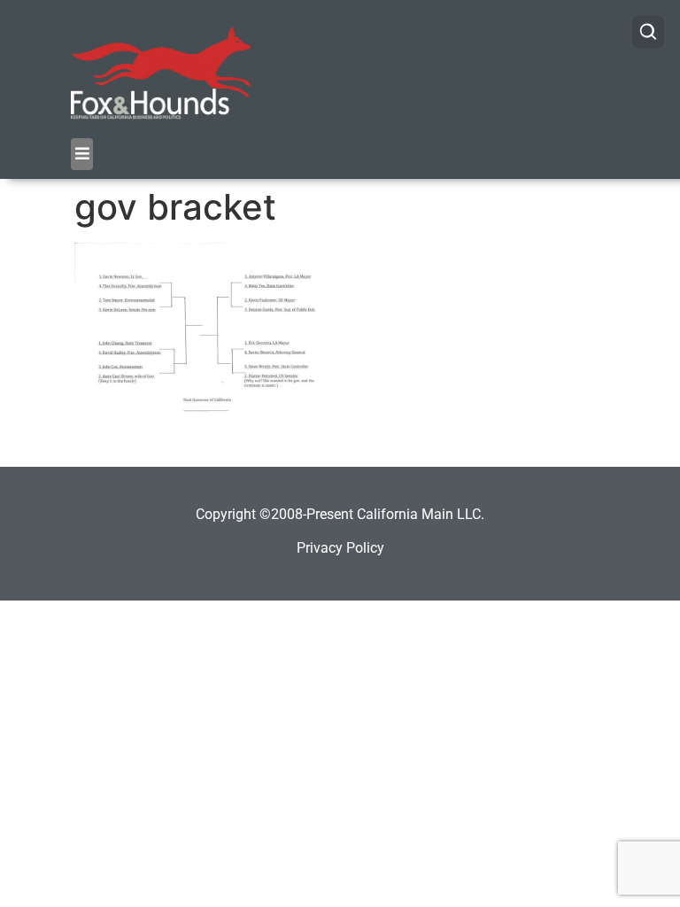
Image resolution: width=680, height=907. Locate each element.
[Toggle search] (648, 32)
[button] (82, 154)
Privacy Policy (340, 547)
